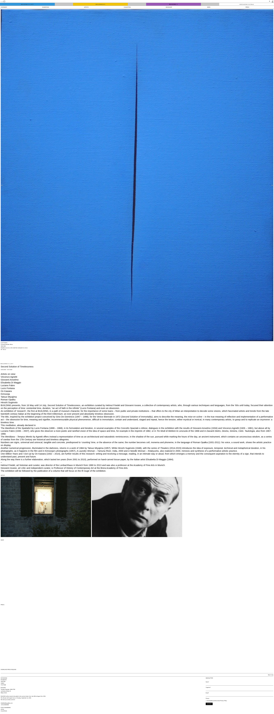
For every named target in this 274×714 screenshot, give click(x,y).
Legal (2, 709)
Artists (86, 7)
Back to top (270, 674)
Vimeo (2, 683)
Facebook (4, 679)
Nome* (207, 682)
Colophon (4, 711)
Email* (207, 692)
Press (247, 7)
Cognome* (208, 687)
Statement (4, 7)
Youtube (3, 684)
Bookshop (169, 7)
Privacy (207, 698)
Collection (127, 7)
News (208, 7)
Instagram (4, 678)
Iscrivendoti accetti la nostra (213, 700)
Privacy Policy (223, 700)
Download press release (8, 669)
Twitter (3, 681)
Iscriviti (209, 703)
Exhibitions (45, 7)
